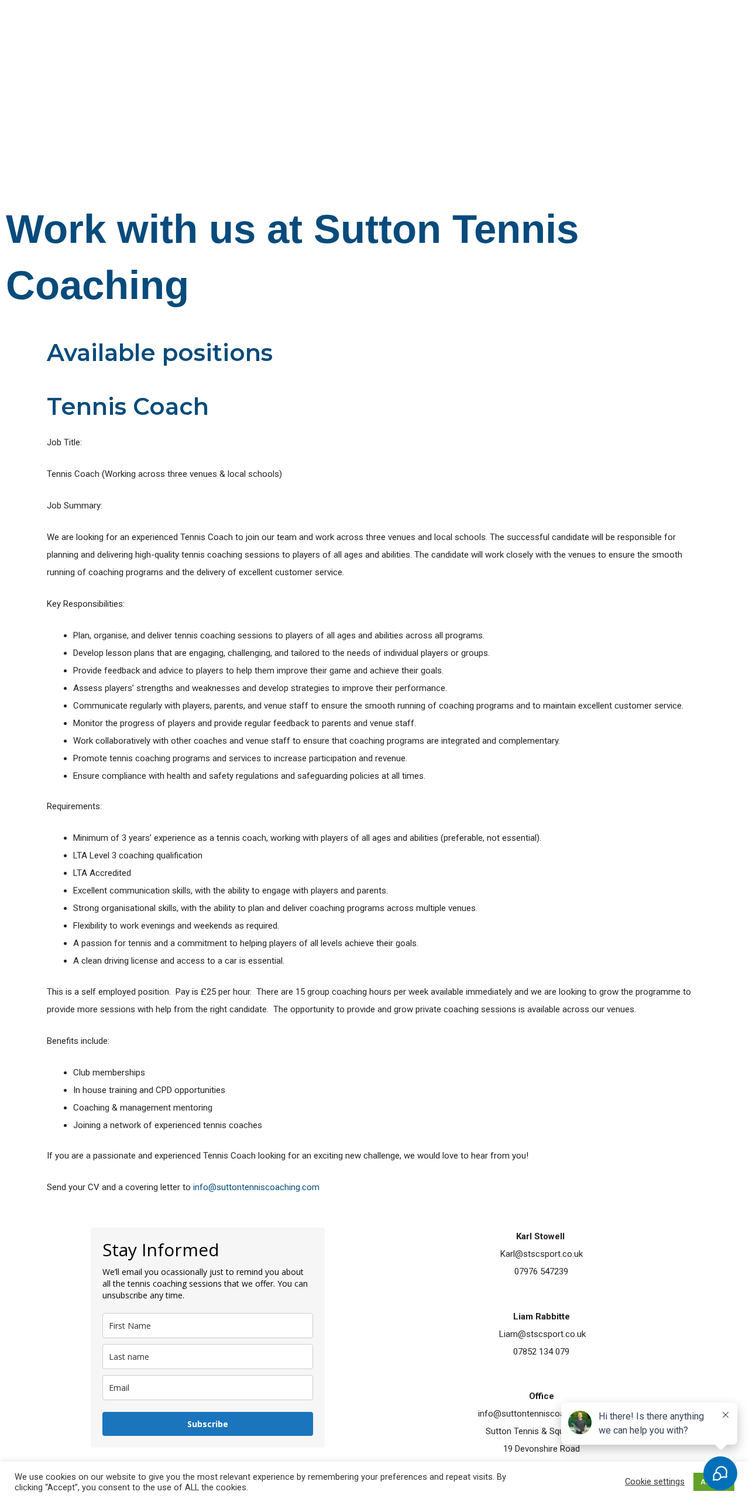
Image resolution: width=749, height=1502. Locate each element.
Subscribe (207, 1423)
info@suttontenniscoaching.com (256, 1187)
